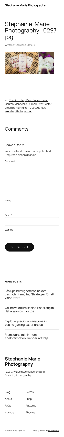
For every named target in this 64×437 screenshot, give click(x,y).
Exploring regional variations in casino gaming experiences (26, 323)
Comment (11, 161)
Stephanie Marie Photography (25, 5)
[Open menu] (57, 5)
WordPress (53, 430)
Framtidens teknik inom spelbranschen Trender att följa (26, 336)
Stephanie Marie (24, 44)
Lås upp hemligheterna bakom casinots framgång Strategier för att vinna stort (29, 294)
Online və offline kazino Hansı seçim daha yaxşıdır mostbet (29, 309)
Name (8, 200)
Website (9, 229)
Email (8, 215)
